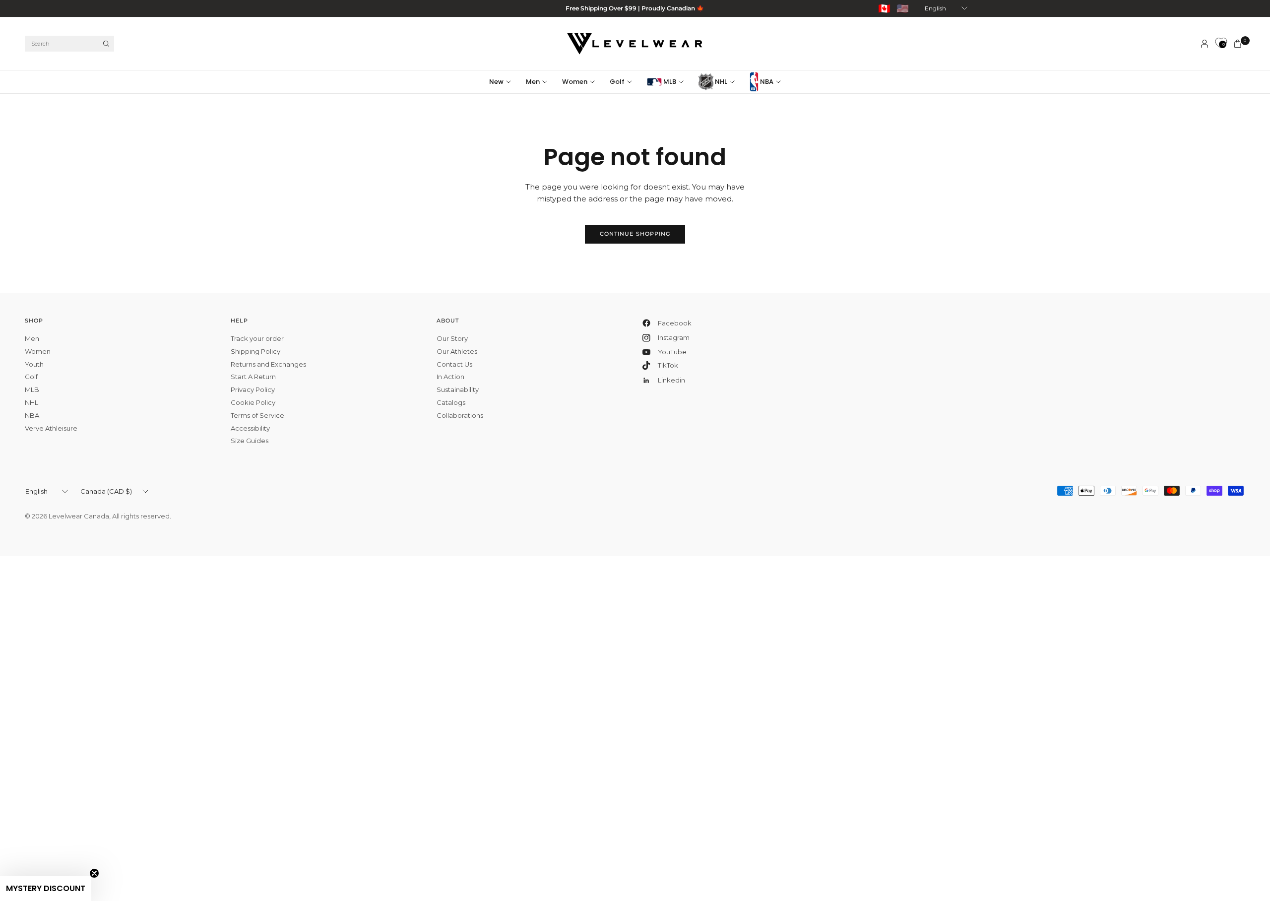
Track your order (257, 338)
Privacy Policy (253, 389)
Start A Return (253, 377)
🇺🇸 (902, 8)
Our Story (452, 338)
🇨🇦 (884, 8)
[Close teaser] (94, 873)
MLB (669, 81)
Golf (617, 81)
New (496, 81)
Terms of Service (257, 415)
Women (574, 81)
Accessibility (250, 428)
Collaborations (460, 415)
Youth (34, 364)
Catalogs (451, 402)
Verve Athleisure (51, 428)
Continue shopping (635, 233)
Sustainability (458, 389)
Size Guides (249, 441)
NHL (720, 81)
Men (533, 81)
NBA (766, 81)
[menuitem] (503, 81)
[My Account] (1204, 44)
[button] (45, 888)
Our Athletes (457, 351)
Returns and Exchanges (268, 364)
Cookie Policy (253, 402)
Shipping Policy (255, 351)
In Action (450, 377)
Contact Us (454, 364)
